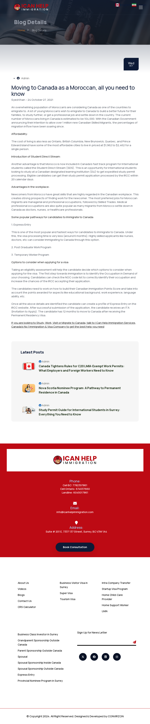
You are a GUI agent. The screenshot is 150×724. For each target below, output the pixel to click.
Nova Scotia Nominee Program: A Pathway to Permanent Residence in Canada (80, 390)
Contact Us (25, 601)
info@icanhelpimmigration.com (75, 512)
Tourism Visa (67, 599)
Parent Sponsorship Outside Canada (40, 650)
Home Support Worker (115, 605)
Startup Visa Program (115, 589)
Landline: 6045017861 (75, 492)
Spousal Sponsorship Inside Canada (39, 662)
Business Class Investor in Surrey (38, 634)
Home (21, 30)
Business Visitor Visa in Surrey (74, 585)
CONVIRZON (116, 716)
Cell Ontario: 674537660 (75, 489)
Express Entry (26, 674)
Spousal (22, 656)
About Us (23, 583)
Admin (25, 78)
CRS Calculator (27, 607)
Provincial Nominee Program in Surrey (40, 680)
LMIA (105, 611)
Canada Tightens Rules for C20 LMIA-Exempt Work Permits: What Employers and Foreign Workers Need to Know (81, 368)
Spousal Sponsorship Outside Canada (40, 668)
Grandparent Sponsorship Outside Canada (38, 642)
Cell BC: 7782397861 (75, 485)
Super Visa (66, 593)
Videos (22, 589)
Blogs (21, 595)
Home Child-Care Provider (112, 597)
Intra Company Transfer (116, 583)
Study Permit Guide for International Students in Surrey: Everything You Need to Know (79, 412)
